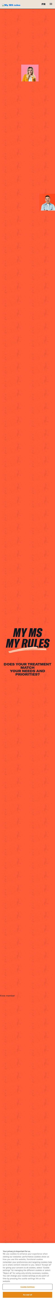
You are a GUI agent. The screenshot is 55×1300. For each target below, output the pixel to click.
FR (43, 4)
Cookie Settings (27, 1287)
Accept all (27, 1295)
